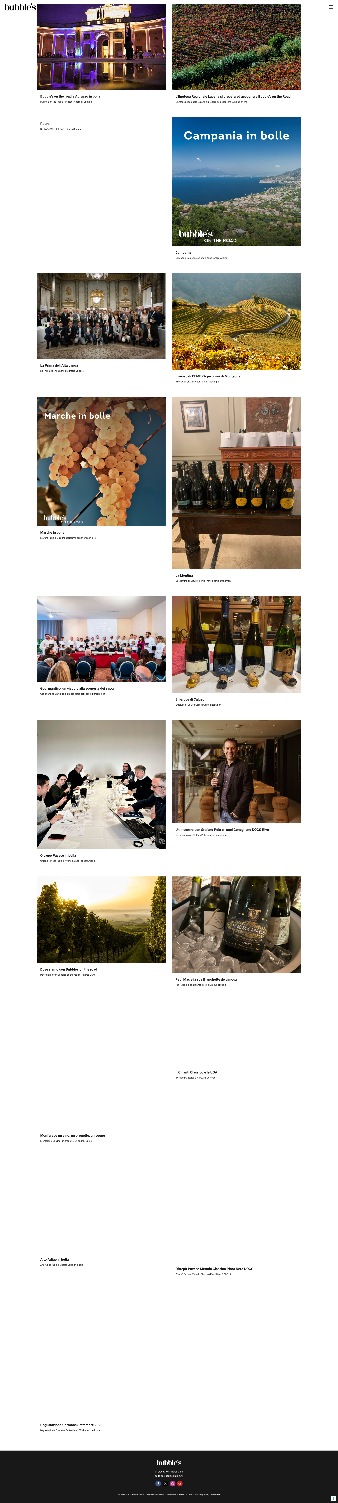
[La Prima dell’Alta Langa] (101, 316)
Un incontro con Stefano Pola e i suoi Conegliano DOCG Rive (222, 829)
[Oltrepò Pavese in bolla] (101, 784)
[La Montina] (236, 483)
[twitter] (165, 1483)
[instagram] (172, 1483)
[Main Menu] (331, 7)
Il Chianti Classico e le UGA (196, 1072)
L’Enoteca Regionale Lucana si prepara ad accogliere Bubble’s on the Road (233, 96)
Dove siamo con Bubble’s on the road (68, 969)
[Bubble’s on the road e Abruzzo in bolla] (101, 47)
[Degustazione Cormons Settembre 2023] (101, 1354)
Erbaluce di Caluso (189, 699)
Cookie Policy (215, 1494)
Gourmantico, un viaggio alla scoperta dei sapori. (78, 688)
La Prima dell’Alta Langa (59, 365)
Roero (45, 123)
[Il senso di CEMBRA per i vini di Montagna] (236, 321)
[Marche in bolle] (101, 461)
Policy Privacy (204, 1494)
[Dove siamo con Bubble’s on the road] (101, 919)
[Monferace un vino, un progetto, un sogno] (101, 1064)
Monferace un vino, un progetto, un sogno (72, 1135)
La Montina (184, 575)
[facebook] (158, 1483)
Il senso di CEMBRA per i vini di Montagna (207, 376)
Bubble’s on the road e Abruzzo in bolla (70, 96)
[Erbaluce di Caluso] (236, 644)
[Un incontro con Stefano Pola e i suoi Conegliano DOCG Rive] (236, 771)
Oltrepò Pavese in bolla (58, 855)
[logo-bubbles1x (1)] (20, 3)
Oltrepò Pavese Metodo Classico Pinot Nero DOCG (214, 1268)
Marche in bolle (52, 532)
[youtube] (180, 1483)
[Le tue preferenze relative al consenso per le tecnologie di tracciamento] (333, 1498)
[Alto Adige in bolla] (101, 1204)
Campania (183, 252)
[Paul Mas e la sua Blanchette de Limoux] (236, 924)
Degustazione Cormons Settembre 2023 (71, 1425)
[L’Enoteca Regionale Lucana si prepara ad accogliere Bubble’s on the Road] (236, 47)
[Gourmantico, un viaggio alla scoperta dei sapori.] (101, 639)
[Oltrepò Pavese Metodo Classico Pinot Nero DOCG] (236, 1209)
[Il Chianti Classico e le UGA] (236, 1033)
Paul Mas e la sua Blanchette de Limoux (206, 979)
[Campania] (236, 181)
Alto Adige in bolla (54, 1259)
